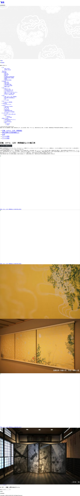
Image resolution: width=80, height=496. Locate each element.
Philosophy (4, 81)
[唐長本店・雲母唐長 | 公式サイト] (2, 2)
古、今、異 (6, 108)
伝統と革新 (6, 107)
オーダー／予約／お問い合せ (10, 114)
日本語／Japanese (7, 69)
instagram (8, 116)
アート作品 (5, 136)
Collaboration (4, 103)
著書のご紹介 (7, 86)
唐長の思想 (6, 82)
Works (3, 95)
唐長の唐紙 (4, 72)
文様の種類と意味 (7, 84)
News (4, 70)
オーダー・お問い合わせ (9, 94)
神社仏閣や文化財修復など (9, 97)
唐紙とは (6, 75)
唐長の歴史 (6, 74)
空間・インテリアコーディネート (10, 92)
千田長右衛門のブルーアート (10, 119)
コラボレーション (7, 104)
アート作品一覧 (7, 120)
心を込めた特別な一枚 (8, 89)
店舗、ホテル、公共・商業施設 (10, 96)
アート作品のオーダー (8, 91)
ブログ (8, 124)
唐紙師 (5, 78)
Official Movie (6, 109)
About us (3, 105)
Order (3, 87)
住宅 (5, 98)
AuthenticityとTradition (8, 106)
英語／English (7, 68)
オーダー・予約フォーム (6, 145)
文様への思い (7, 83)
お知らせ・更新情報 (8, 102)
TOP (3, 67)
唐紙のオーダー (7, 88)
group (5, 115)
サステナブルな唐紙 (8, 85)
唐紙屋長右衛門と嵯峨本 (9, 77)
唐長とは (6, 73)
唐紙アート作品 (5, 118)
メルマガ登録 (9, 117)
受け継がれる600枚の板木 (9, 76)
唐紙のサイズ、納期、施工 (9, 93)
